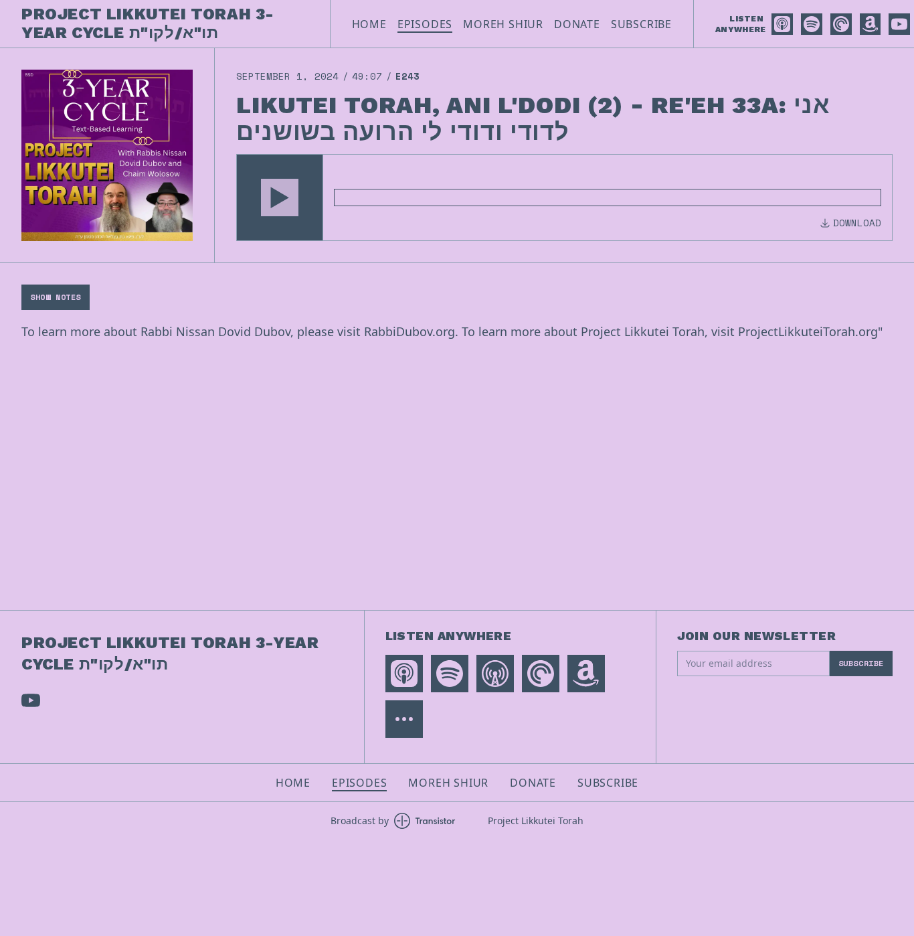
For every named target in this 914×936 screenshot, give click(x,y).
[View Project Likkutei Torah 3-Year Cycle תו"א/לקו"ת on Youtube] (30, 700)
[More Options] (404, 719)
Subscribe (641, 24)
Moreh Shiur (503, 24)
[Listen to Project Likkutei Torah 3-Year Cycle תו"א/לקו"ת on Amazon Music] (870, 24)
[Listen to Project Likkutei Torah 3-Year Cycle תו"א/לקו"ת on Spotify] (811, 24)
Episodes (424, 24)
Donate (577, 24)
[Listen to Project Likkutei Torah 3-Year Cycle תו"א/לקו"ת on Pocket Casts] (841, 24)
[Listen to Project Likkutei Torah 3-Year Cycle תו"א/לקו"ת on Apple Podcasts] (782, 24)
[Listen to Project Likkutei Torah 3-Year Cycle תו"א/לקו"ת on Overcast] (495, 673)
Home (369, 24)
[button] (279, 197)
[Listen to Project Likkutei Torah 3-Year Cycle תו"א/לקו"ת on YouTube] (899, 24)
